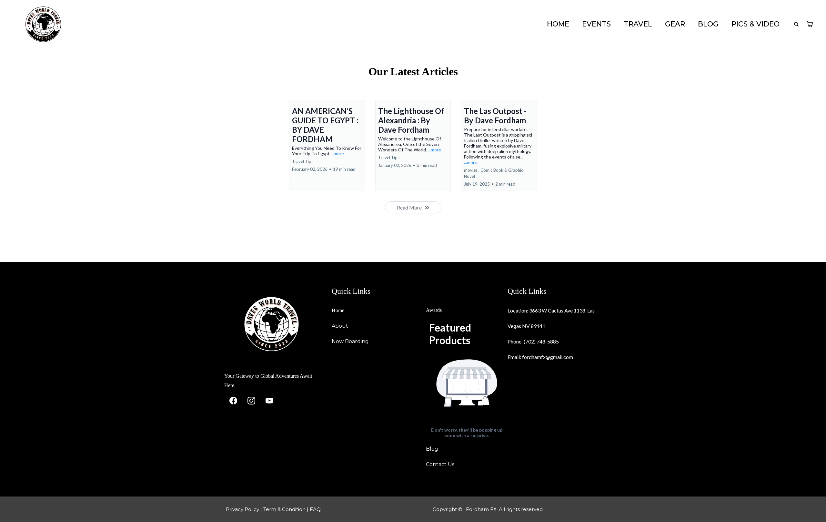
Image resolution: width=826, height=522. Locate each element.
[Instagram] (251, 401)
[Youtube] (269, 401)
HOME (558, 24)
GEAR (675, 24)
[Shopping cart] (810, 24)
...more (337, 153)
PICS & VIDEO (755, 24)
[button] (327, 145)
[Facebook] (233, 401)
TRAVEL (638, 24)
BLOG (708, 24)
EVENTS (596, 24)
